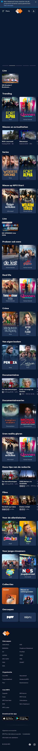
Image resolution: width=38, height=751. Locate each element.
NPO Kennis (23, 693)
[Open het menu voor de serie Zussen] (34, 347)
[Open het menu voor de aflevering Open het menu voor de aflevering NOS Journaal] (16, 132)
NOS (3, 666)
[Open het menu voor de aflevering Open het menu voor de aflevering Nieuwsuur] (34, 132)
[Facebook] (30, 744)
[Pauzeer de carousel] (33, 60)
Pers (3, 682)
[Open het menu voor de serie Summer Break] (17, 556)
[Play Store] (22, 718)
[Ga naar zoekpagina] (29, 11)
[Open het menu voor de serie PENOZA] (17, 347)
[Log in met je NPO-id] (33, 11)
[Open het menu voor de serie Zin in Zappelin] (34, 523)
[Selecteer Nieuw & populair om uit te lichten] (33, 65)
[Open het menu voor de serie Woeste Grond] (17, 157)
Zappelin (5, 693)
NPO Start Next (6, 700)
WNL (21, 659)
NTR (21, 644)
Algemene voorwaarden (9, 730)
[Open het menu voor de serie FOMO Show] (17, 280)
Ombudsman (23, 700)
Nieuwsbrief (23, 675)
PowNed (22, 651)
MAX (3, 662)
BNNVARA (5, 648)
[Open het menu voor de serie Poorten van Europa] (17, 405)
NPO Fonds (23, 697)
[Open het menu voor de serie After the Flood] (34, 313)
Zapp (3, 697)
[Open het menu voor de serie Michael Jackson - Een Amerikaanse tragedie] (34, 405)
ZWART (22, 662)
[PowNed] (10, 617)
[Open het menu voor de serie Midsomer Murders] (17, 313)
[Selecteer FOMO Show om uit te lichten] (5, 65)
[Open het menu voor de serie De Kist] (17, 247)
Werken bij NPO (24, 679)
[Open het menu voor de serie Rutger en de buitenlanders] (17, 190)
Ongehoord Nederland (26, 648)
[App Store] (8, 718)
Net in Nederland (24, 704)
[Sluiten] (35, 2)
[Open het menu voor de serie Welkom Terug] (34, 190)
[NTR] (27, 617)
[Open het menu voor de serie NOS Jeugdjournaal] (34, 556)
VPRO (21, 655)
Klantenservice (24, 682)
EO (3, 651)
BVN (3, 704)
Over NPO (5, 675)
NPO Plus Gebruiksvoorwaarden (11, 734)
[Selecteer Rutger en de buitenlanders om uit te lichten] (12, 65)
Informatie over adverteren (10, 737)
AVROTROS (5, 644)
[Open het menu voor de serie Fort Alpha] (17, 99)
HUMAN (4, 655)
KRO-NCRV (5, 659)
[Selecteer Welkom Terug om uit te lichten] (19, 65)
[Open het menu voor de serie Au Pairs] (34, 247)
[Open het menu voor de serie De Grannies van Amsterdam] (34, 99)
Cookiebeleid (26, 734)
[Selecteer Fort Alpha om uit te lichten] (26, 65)
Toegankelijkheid (7, 679)
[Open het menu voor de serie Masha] (17, 523)
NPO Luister (5, 707)
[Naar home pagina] (19, 11)
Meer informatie (8, 5)
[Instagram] (34, 744)
